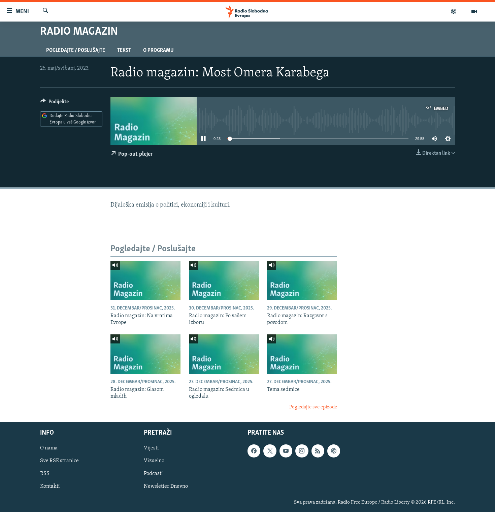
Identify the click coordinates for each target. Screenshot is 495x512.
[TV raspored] (333, 451)
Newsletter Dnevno (166, 486)
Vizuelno (154, 461)
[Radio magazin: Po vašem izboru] (224, 280)
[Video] (474, 11)
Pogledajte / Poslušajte (75, 50)
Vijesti (151, 448)
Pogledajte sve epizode (313, 407)
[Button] (54, 103)
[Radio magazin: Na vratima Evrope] (145, 280)
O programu (158, 50)
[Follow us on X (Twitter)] (269, 451)
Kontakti (50, 486)
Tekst (124, 50)
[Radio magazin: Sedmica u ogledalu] (224, 354)
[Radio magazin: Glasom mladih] (145, 354)
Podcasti (153, 474)
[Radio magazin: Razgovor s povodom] (302, 280)
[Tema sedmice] (302, 354)
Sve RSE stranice (59, 461)
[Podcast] (453, 11)
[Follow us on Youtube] (285, 451)
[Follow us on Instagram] (301, 451)
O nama (49, 448)
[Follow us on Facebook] (254, 451)
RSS (45, 474)
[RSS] (317, 451)
